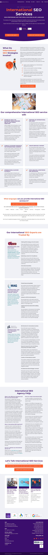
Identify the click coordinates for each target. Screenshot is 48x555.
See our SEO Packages (28, 86)
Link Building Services (38, 526)
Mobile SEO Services (39, 531)
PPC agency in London (9, 530)
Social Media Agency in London (11, 533)
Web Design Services (38, 525)
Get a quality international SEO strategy (24, 204)
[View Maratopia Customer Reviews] (37, 517)
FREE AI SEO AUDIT (12, 35)
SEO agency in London (9, 523)
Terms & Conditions (33, 553)
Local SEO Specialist (39, 529)
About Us (7, 539)
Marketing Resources (9, 541)
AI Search (20, 453)
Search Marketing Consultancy (11, 526)
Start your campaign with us (24, 469)
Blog (6, 538)
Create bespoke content (36, 145)
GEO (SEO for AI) (14, 450)
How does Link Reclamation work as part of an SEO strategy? (24, 491)
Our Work (7, 536)
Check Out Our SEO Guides (36, 35)
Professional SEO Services (37, 530)
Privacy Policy (40, 553)
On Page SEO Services (38, 527)
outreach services (11, 252)
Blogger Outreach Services (37, 533)
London (6, 544)
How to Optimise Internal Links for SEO (36, 490)
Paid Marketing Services (38, 523)
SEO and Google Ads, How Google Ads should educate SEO (12, 491)
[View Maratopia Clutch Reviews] (28, 516)
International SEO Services (10, 525)
